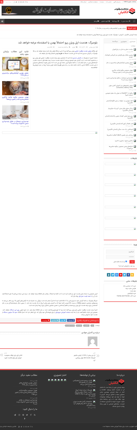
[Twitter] (23, 2)
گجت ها (79, 326)
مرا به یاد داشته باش (120, 262)
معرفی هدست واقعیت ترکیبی (83, 51)
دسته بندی (125, 21)
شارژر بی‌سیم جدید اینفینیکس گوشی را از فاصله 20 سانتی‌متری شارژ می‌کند (84, 382)
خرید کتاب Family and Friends (126, 296)
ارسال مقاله (83, 2)
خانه (134, 21)
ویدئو (95, 21)
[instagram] (19, 2)
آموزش (121, 35)
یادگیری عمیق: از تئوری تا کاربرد (124, 141)
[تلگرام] (16, 2)
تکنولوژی (86, 326)
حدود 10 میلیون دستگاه (10, 312)
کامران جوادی (92, 47)
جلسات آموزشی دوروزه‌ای (62, 312)
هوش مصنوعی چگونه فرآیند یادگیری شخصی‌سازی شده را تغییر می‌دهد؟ (15, 98)
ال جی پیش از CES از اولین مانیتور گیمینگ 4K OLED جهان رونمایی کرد (84, 357)
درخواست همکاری (93, 2)
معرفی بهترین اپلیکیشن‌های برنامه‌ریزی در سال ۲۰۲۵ (110, 28)
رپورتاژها (114, 21)
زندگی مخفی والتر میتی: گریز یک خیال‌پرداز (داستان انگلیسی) (120, 109)
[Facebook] (25, 2)
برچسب (133, 46)
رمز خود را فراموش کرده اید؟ (126, 266)
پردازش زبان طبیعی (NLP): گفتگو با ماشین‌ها (120, 135)
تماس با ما (108, 2)
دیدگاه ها (115, 41)
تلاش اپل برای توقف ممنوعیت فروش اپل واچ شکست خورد (13, 355)
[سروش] (14, 2)
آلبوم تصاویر (104, 21)
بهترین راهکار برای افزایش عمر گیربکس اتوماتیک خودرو (119, 56)
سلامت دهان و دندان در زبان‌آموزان (122, 49)
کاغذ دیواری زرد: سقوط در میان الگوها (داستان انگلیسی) (119, 102)
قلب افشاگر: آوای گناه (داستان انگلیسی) (121, 124)
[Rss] (27, 2)
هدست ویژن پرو (70, 326)
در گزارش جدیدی (78, 58)
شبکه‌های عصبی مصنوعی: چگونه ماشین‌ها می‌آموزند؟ (121, 147)
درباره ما (102, 2)
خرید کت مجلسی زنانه (129, 286)
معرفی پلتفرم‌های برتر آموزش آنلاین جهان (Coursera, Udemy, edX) (121, 86)
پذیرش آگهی (116, 2)
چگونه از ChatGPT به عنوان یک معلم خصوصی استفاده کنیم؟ (119, 94)
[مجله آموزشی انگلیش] (122, 11)
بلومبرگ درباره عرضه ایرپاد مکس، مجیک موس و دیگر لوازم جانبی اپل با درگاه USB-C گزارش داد (85, 393)
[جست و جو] (1, 2)
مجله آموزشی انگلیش (131, 35)
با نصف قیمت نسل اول (85, 296)
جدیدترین (132, 41)
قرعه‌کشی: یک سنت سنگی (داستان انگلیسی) (120, 129)
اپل (92, 326)
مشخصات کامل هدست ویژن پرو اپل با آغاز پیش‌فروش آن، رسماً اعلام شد (84, 403)
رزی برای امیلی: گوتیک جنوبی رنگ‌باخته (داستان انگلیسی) (119, 117)
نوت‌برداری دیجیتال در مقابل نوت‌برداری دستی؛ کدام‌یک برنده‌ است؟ (15, 122)
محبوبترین (124, 41)
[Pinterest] (21, 2)
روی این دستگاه (14, 310)
